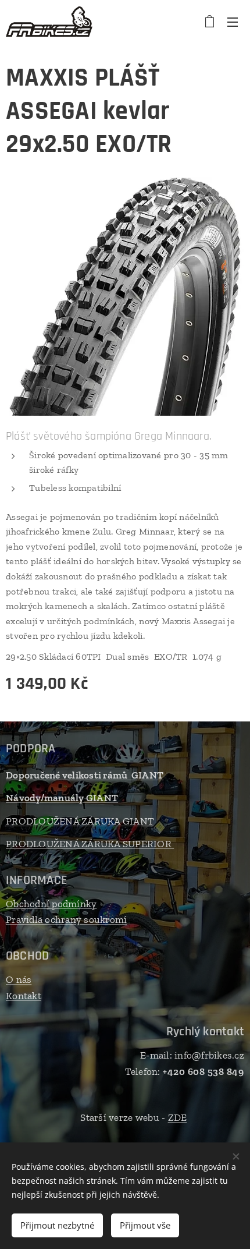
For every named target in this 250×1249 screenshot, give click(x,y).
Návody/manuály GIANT (62, 798)
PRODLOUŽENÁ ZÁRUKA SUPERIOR (90, 844)
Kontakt (23, 996)
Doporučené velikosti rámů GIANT (84, 775)
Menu (232, 21)
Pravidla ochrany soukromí (66, 919)
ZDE (177, 1117)
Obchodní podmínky (51, 904)
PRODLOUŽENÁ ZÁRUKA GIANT (80, 821)
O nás (18, 979)
